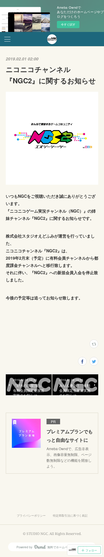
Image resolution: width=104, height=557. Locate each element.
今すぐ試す (68, 24)
